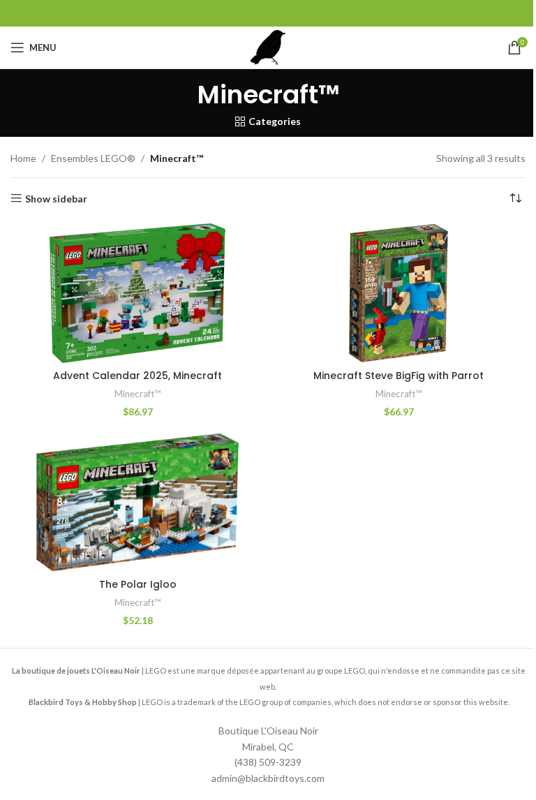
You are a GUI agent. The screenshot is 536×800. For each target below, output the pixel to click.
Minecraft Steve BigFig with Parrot (398, 376)
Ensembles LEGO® (93, 158)
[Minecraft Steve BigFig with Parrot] (398, 293)
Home (23, 158)
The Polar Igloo (138, 584)
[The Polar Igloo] (137, 502)
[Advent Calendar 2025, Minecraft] (137, 293)
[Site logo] (268, 46)
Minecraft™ (137, 393)
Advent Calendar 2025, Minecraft (137, 376)
